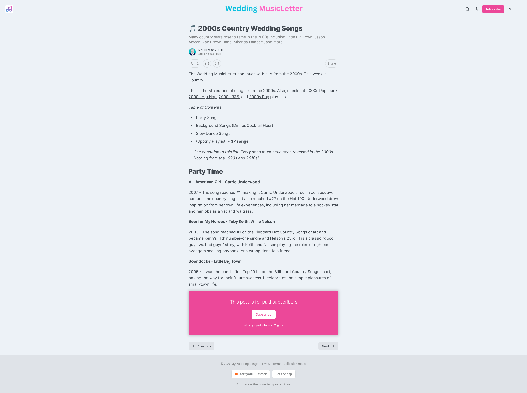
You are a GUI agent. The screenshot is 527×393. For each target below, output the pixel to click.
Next (325, 346)
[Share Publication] (476, 9)
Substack (243, 384)
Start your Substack (253, 374)
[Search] (467, 9)
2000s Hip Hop (203, 96)
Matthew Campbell (211, 49)
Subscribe (493, 9)
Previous (204, 346)
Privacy (265, 364)
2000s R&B (229, 96)
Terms (277, 364)
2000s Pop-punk (321, 90)
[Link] (183, 171)
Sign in (514, 9)
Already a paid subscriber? (263, 325)
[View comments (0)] (207, 63)
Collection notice (295, 364)
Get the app (283, 374)
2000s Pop (259, 96)
